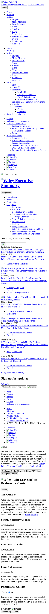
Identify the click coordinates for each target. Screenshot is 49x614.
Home (9, 408)
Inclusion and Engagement (18, 121)
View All (16, 209)
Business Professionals (27, 99)
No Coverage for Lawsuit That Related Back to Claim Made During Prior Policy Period (24, 327)
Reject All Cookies (33, 471)
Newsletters (17, 34)
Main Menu (33, 5)
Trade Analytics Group (16, 123)
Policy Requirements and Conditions (27, 229)
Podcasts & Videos (20, 36)
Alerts (14, 27)
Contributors (12, 202)
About (9, 200)
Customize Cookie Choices (13, 471)
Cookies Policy (36, 466)
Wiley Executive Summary (12, 373)
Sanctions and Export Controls (25, 145)
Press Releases (18, 24)
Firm (9, 82)
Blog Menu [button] (6, 193)
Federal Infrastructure (21, 143)
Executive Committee (26, 94)
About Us (16, 87)
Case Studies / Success (21, 131)
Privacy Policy (13, 416)
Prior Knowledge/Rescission (24, 231)
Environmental (18, 221)
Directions (21, 111)
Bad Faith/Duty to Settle (22, 212)
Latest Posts (12, 197)
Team (14, 133)
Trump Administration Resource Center (29, 150)
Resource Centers (14, 135)
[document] (24, 545)
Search (41, 5)
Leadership (17, 90)
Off (12, 592)
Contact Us (17, 107)
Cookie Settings (8, 5)
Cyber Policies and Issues (23, 219)
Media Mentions (19, 22)
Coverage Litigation (20, 217)
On (5, 592)
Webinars (16, 44)
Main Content (21, 5)
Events (15, 39)
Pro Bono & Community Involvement (28, 102)
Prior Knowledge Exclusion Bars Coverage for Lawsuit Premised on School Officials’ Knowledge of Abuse (24, 280)
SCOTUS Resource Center (23, 148)
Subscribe (11, 114)
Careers (10, 118)
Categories (11, 204)
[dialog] (24, 462)
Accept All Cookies (9, 474)
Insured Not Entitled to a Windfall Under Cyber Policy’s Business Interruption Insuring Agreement (22, 258)
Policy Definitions (19, 226)
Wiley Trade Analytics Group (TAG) (28, 128)
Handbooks (17, 41)
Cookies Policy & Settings (18, 418)
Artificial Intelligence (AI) (23, 140)
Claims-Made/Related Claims (24, 214)
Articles (15, 29)
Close (4, 489)
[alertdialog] (24, 545)
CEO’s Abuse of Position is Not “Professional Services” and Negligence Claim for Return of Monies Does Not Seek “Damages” (24, 344)
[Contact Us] (12, 169)
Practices (10, 14)
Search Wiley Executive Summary (15, 238)
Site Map (10, 411)
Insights (10, 17)
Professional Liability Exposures (26, 234)
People (9, 12)
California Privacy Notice (17, 421)
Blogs (14, 31)
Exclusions (16, 224)
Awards (15, 104)
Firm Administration (26, 97)
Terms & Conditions (15, 413)
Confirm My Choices (10, 611)
